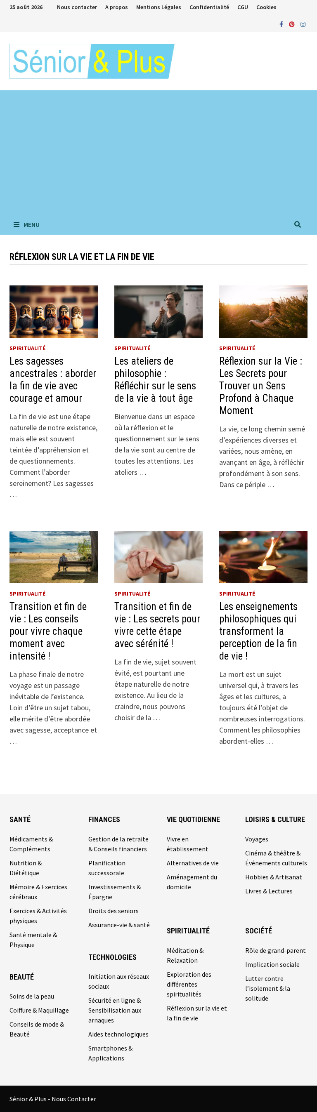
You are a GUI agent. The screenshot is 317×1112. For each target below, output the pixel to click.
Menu (32, 224)
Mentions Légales (158, 7)
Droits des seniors (113, 911)
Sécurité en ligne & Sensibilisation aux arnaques (114, 1010)
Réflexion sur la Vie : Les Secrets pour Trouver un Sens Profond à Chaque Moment (260, 386)
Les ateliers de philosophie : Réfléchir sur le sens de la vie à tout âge (155, 379)
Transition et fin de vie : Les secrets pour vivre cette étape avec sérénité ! (157, 625)
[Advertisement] (158, 152)
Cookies (266, 7)
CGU (242, 7)
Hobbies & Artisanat (273, 877)
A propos (116, 7)
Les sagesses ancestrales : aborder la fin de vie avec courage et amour (52, 379)
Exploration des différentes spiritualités (189, 984)
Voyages (256, 839)
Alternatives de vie (193, 863)
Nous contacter (77, 7)
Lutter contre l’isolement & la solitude (267, 988)
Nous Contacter (74, 1099)
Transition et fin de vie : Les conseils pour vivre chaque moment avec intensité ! (48, 631)
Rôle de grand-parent (275, 950)
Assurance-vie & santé (119, 925)
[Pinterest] (292, 23)
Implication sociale (272, 964)
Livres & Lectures (269, 891)
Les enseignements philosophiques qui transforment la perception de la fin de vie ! (258, 631)
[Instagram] (303, 23)
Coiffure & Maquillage (39, 1010)
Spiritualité (27, 348)
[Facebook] (282, 23)
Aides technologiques (118, 1034)
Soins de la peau (31, 996)
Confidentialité (209, 7)
